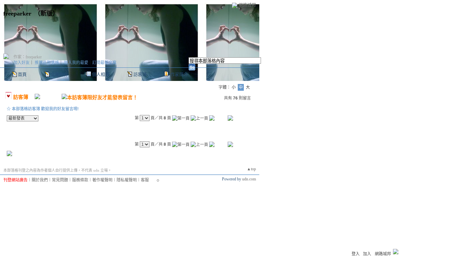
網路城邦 (247, 4)
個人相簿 (100, 74)
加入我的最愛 (76, 62)
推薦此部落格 (47, 62)
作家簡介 (179, 74)
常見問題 (60, 180)
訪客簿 (139, 74)
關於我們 (40, 180)
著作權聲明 (102, 180)
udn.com (249, 179)
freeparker (17, 13)
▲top (251, 169)
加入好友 (21, 62)
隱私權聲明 (127, 180)
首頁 (22, 74)
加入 (367, 254)
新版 (46, 13)
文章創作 (59, 74)
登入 (356, 254)
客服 (145, 180)
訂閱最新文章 (104, 62)
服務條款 (80, 180)
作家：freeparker (27, 57)
